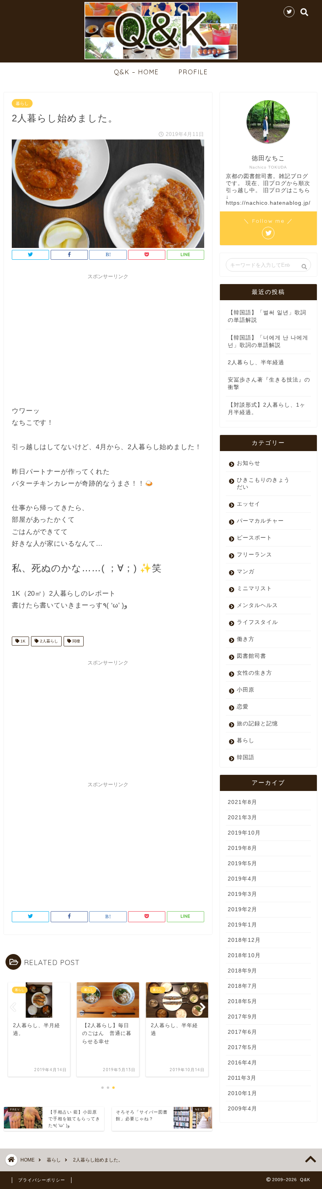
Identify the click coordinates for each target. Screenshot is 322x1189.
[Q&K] (161, 58)
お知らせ (248, 463)
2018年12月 (244, 940)
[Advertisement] (108, 338)
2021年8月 (242, 802)
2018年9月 (242, 971)
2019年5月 (242, 863)
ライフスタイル (257, 622)
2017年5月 (242, 1047)
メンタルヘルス (257, 605)
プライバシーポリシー (41, 1180)
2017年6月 (242, 1032)
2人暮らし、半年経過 (256, 362)
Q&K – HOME (136, 72)
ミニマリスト (254, 588)
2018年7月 (242, 986)
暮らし (22, 103)
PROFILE (193, 72)
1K (22, 641)
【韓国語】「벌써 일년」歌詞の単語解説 (267, 316)
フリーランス (254, 555)
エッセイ (248, 504)
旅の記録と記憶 (257, 724)
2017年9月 (242, 1017)
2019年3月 (242, 894)
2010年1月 (242, 1093)
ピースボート (254, 538)
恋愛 (243, 707)
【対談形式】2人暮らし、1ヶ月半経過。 (267, 408)
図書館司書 (251, 656)
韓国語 (245, 757)
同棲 (75, 641)
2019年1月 (242, 925)
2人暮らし (48, 641)
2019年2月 (242, 909)
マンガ (245, 571)
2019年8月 (242, 848)
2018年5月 (242, 1001)
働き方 (245, 639)
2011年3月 (242, 1078)
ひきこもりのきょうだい (263, 483)
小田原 (245, 690)
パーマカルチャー (260, 521)
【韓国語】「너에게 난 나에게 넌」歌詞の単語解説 (268, 341)
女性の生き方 (254, 673)
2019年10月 (244, 833)
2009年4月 (242, 1109)
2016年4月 (242, 1063)
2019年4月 (242, 879)
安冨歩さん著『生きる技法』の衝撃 (269, 383)
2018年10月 (244, 955)
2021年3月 (242, 817)
